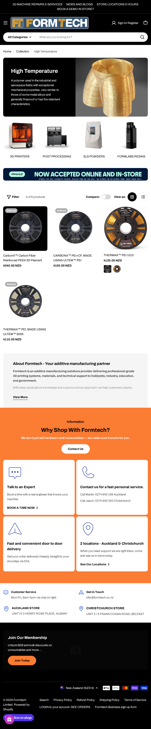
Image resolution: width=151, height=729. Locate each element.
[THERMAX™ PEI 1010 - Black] (107, 269)
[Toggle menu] (5, 22)
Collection (22, 51)
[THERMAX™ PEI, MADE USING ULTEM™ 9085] (25, 302)
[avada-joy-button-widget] (9, 719)
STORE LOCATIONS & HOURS (117, 4)
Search (44, 700)
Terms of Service (135, 700)
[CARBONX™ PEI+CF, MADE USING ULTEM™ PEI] (75, 228)
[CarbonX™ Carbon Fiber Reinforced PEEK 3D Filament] (25, 228)
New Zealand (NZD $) (80, 688)
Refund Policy (86, 700)
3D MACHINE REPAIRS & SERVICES (37, 4)
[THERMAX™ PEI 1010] (126, 228)
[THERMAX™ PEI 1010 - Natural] (117, 269)
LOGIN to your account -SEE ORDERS (65, 707)
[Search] (142, 37)
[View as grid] (132, 197)
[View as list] (143, 197)
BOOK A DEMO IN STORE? (75, 9)
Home (7, 51)
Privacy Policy (62, 700)
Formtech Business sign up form (116, 707)
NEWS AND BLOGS (79, 4)
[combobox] (75, 37)
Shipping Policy (109, 700)
